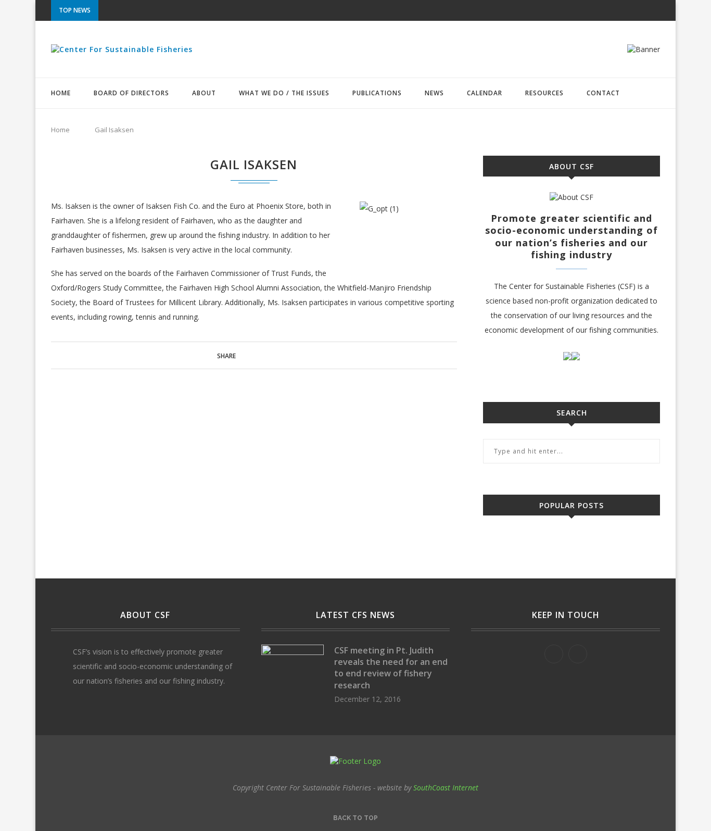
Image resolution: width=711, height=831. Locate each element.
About (204, 93)
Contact (603, 93)
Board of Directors (131, 93)
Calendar (484, 93)
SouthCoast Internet (445, 787)
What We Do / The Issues (284, 93)
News (434, 93)
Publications (377, 93)
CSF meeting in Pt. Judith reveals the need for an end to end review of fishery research (391, 668)
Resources (544, 93)
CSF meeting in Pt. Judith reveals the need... (180, 10)
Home (61, 93)
